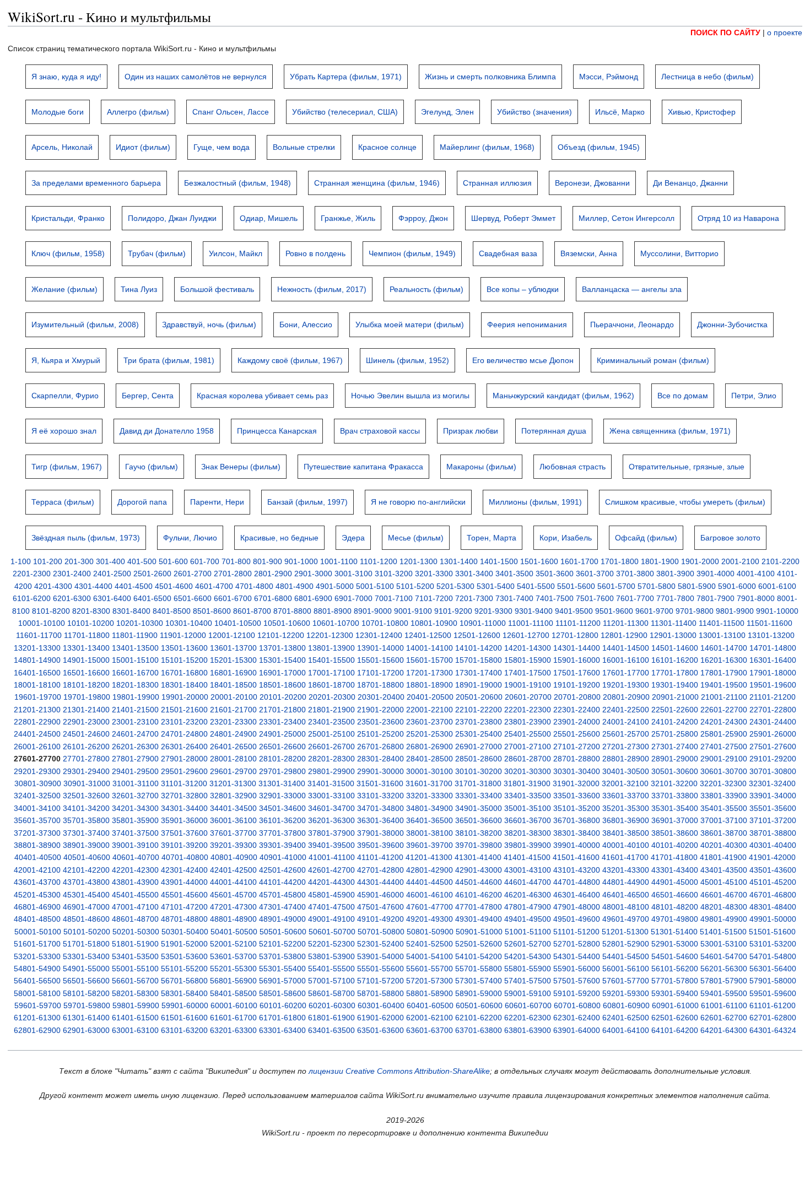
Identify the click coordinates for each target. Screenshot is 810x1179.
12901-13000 (673, 635)
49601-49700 (625, 919)
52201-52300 (331, 943)
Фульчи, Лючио (190, 537)
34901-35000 (478, 808)
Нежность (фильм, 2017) (321, 289)
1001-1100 (339, 561)
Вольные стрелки (304, 147)
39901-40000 (576, 845)
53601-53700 (233, 956)
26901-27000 (478, 746)
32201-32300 (723, 783)
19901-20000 (184, 697)
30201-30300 (527, 771)
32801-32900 (233, 795)
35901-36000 (184, 820)
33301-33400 (478, 795)
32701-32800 (184, 795)
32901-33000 (282, 795)
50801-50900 (430, 931)
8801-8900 (333, 611)
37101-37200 (772, 820)
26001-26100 (37, 746)
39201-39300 (233, 845)
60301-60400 (381, 1005)
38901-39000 (86, 845)
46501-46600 (674, 894)
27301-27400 (674, 746)
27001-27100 (527, 746)
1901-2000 (700, 561)
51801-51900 (135, 943)
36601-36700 (527, 820)
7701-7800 (675, 598)
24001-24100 (625, 721)
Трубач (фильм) (157, 253)
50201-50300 (135, 931)
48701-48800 (184, 919)
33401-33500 (527, 795)
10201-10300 (139, 623)
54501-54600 (674, 956)
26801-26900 (429, 746)
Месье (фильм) (416, 537)
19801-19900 (135, 697)
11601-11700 (39, 635)
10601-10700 (335, 623)
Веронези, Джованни (592, 183)
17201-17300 (429, 672)
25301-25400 (478, 733)
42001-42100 (37, 870)
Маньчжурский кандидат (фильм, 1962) (563, 395)
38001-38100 (429, 833)
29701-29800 (282, 771)
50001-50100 (37, 931)
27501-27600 (772, 746)
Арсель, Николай (62, 147)
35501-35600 (772, 808)
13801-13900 (331, 647)
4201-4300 (53, 586)
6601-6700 (233, 598)
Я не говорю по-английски (418, 501)
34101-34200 (86, 808)
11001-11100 (530, 623)
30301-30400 (576, 771)
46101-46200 (478, 894)
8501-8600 (212, 611)
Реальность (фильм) (426, 289)
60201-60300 (332, 1005)
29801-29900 (331, 771)
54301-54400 (576, 956)
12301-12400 (378, 635)
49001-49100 (331, 919)
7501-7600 (595, 598)
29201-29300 (37, 771)
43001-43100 (527, 870)
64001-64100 (625, 1030)
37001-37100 (723, 820)
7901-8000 (756, 598)
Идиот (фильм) (143, 147)
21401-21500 (135, 709)
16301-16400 (772, 660)
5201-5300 (455, 586)
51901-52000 (184, 943)
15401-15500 (331, 660)
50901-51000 (479, 931)
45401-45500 (135, 894)
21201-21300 (37, 709)
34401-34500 (233, 808)
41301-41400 (478, 857)
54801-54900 (37, 968)
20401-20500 (430, 697)
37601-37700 (233, 833)
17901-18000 (772, 672)
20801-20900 (626, 697)
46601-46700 (723, 894)
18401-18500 (233, 684)
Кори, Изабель (565, 537)
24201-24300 (723, 721)
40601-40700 (135, 857)
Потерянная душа (553, 430)
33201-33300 (429, 795)
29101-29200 (772, 758)
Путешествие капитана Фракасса (363, 466)
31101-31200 (184, 783)
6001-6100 (777, 586)
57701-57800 (674, 980)
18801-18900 (429, 684)
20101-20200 (283, 697)
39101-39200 (184, 845)
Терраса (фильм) (62, 501)
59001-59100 (527, 993)
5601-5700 (616, 586)
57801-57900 (723, 980)
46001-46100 (429, 894)
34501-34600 (282, 808)
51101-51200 (576, 931)
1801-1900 (660, 561)
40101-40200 (674, 845)
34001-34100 (37, 808)
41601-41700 (625, 857)
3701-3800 (635, 573)
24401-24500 (37, 733)
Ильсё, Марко (620, 111)
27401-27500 (723, 746)
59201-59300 (625, 993)
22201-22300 (527, 709)
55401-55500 (331, 968)
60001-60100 (233, 1005)
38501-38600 (674, 833)
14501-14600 (674, 647)
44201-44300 (331, 882)
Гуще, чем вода (221, 147)
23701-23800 (478, 721)
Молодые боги (57, 111)
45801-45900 (331, 894)
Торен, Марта (491, 537)
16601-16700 (135, 672)
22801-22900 (37, 721)
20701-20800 (577, 697)
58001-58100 (37, 993)
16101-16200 (674, 660)
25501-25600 (576, 733)
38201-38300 (527, 833)
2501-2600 (152, 573)
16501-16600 (86, 672)
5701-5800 (657, 586)
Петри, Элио (753, 395)
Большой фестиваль (217, 289)
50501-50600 (283, 931)
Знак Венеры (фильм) (240, 466)
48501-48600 (86, 919)
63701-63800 (478, 1030)
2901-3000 (313, 573)
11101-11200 (578, 623)
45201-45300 (37, 894)
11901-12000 (183, 635)
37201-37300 (37, 833)
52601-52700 (527, 943)
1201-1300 (418, 561)
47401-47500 (331, 906)
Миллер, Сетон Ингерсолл (626, 218)
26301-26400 (184, 746)
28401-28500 (429, 758)
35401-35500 (723, 808)
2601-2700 (193, 573)
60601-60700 (528, 1005)
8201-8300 (91, 611)
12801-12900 (624, 635)
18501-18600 (282, 684)
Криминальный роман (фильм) (653, 360)
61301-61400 (86, 1017)
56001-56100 (625, 968)
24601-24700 (135, 733)
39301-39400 (282, 845)
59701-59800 (86, 1005)
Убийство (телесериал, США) (345, 111)
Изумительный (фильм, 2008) (85, 324)
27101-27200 (576, 746)
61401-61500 (135, 1017)
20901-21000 (675, 697)
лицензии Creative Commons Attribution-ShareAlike (399, 1071)
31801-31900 (527, 783)
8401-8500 (172, 611)
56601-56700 (135, 980)
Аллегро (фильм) (138, 111)
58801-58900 (429, 993)
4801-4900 (295, 586)
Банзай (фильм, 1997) (307, 501)
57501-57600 (576, 980)
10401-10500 (237, 623)
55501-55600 (380, 968)
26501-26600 (282, 746)
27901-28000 (184, 758)
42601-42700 (331, 870)
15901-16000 (576, 660)
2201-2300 (32, 573)
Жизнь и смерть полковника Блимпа (490, 76)
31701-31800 (478, 783)
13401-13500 (135, 647)
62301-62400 (576, 1017)
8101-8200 (51, 611)
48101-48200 (674, 906)
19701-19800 (86, 697)
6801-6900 (313, 598)
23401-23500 (331, 721)
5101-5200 (415, 586)
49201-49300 (429, 919)
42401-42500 (233, 870)
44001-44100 (233, 882)
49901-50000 (772, 919)
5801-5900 (697, 586)
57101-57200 (380, 980)
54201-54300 (527, 956)
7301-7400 (514, 598)
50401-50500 (233, 931)
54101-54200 (478, 956)
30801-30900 (37, 783)
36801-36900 (625, 820)
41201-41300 (429, 857)
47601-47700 (429, 906)
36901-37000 (674, 820)
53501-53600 (184, 956)
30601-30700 (723, 771)
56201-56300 (723, 968)
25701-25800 (674, 733)
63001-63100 (135, 1030)
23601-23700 (429, 721)
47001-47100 (135, 906)
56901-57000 (282, 980)
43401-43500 (723, 870)
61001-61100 (724, 1005)
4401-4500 (134, 586)
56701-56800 (184, 980)
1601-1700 (579, 561)
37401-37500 (135, 833)
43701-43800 (86, 882)
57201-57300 (429, 980)
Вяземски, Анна (588, 253)
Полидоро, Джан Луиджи (172, 218)
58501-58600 (282, 993)
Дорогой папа (142, 501)
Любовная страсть (572, 466)
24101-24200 (674, 721)
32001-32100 (625, 783)
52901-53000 (674, 943)
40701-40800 (184, 857)
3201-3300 (434, 573)
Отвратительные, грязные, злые (686, 466)
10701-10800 (384, 623)
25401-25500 (527, 733)
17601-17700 (625, 672)
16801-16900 (233, 672)
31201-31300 (232, 783)
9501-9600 (614, 611)
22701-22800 (772, 709)
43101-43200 (576, 870)
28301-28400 (380, 758)
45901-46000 (380, 894)
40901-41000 (283, 857)
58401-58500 (233, 993)
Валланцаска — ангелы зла (632, 289)
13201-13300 (37, 647)
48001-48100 (625, 906)
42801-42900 (429, 870)
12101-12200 (280, 635)
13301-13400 (86, 647)
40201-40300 (723, 845)
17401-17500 (527, 672)
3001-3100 (353, 573)
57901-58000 (772, 980)
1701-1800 (620, 561)
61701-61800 (282, 1017)
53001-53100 (723, 943)
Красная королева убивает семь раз (262, 395)
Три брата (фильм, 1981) (168, 360)
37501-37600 (184, 833)
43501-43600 (772, 870)
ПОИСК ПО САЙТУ (725, 32)
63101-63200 (184, 1030)
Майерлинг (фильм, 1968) (487, 147)
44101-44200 (282, 882)
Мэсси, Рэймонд (608, 76)
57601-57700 (625, 980)
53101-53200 (772, 943)
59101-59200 (576, 993)
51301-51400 (674, 931)
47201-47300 (233, 906)
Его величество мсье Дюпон (523, 360)
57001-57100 (331, 980)
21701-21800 (282, 709)
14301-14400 (576, 647)
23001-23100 (135, 721)
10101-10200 (90, 623)
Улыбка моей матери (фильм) (409, 324)
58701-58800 (380, 993)
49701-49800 (674, 919)
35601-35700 (37, 820)
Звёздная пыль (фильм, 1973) (85, 537)
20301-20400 (381, 697)
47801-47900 (527, 906)
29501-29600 (184, 771)
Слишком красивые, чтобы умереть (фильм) (685, 501)
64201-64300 (723, 1030)
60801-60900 (626, 1005)
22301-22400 (576, 709)
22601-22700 (723, 709)
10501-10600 (286, 623)
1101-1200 (378, 561)
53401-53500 (135, 956)
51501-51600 (772, 931)
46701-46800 (772, 894)
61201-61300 (37, 1017)
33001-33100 (331, 795)
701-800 (236, 561)
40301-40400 (772, 845)
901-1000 (301, 561)
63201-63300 (233, 1030)
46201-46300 (527, 894)
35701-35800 (86, 820)
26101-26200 (86, 746)
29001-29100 (723, 758)
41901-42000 (772, 857)
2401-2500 (112, 573)
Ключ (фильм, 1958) (68, 253)
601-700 (204, 561)
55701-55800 (478, 968)
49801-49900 (723, 919)
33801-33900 (723, 795)
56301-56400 (772, 968)
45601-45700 (233, 894)
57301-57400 (478, 980)
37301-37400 (86, 833)
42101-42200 (86, 870)
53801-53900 (331, 956)
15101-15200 (184, 660)
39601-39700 (429, 845)
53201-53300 (37, 956)
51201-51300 (625, 931)
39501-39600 (380, 845)
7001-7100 (394, 598)
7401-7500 (555, 598)
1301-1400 (459, 561)
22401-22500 (625, 709)
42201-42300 (135, 870)
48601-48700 (135, 919)
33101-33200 (380, 795)
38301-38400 (576, 833)
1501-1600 (539, 561)
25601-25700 (625, 733)
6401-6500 (152, 598)
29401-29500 (135, 771)
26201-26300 (135, 746)
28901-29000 (674, 758)
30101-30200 (478, 771)
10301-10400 (188, 623)
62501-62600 (674, 1017)
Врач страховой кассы (380, 430)
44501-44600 (478, 882)
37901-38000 (380, 833)
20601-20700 (528, 697)
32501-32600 (86, 795)
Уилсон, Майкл (235, 253)
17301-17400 (478, 672)
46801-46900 (37, 906)
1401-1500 (499, 561)
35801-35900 (135, 820)
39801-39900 (527, 845)
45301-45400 (86, 894)
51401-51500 (723, 931)
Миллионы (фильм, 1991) (535, 501)
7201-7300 (474, 598)
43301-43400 (674, 870)
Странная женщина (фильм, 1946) (377, 183)
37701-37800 (282, 833)
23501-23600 (380, 721)
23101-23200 (184, 721)
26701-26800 (380, 746)
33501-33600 (576, 795)
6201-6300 (72, 598)
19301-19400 (674, 684)
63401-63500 (331, 1030)
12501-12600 (476, 635)
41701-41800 (674, 857)
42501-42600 (282, 870)
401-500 (141, 561)
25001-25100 (331, 733)
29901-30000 (380, 771)
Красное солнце (387, 147)
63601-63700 (429, 1030)
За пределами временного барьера (96, 183)
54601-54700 (723, 956)
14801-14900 (37, 660)
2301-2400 (72, 573)
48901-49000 (282, 919)
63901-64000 (576, 1030)
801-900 (267, 561)
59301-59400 (674, 993)
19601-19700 (37, 697)
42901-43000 (478, 870)
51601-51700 (37, 943)
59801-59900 (135, 1005)
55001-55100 (135, 968)
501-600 (173, 561)
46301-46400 (576, 894)
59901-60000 (184, 1005)
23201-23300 (233, 721)
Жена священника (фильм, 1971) (670, 430)
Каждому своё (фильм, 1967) (290, 360)
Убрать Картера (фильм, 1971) (346, 76)
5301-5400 (496, 586)
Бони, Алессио (305, 324)
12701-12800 (575, 635)
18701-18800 (380, 684)
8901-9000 (373, 611)
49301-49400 (478, 919)
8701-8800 (292, 611)
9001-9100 (413, 611)
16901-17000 (282, 672)
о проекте (784, 32)
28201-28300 (331, 758)
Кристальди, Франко (68, 218)
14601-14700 (723, 647)
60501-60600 (479, 1005)
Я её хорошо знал (63, 430)
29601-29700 (233, 771)
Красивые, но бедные (279, 537)
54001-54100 (429, 956)
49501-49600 (576, 919)
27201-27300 (625, 746)
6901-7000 (353, 598)
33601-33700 (625, 795)
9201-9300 (493, 611)
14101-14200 (478, 647)
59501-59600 (772, 993)
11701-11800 (87, 635)
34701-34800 (380, 808)
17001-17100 (331, 672)
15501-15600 (380, 660)
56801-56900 (233, 980)
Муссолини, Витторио (679, 253)
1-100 (20, 561)
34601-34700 (331, 808)
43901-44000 (184, 882)
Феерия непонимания (527, 324)
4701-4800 (254, 586)
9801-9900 (735, 611)
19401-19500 (723, 684)
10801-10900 (434, 623)
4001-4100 (756, 573)
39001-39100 (135, 845)
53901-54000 (380, 956)
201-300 (79, 561)
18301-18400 (184, 684)
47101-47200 (184, 906)
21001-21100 (724, 697)
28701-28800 (576, 758)
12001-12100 (231, 635)
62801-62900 (37, 1030)
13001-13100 (722, 635)
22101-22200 (478, 709)
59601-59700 (37, 1005)
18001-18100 (37, 684)
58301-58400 (184, 993)
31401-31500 (330, 783)
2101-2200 (781, 561)
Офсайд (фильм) (646, 537)
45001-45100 (723, 882)
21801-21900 (331, 709)
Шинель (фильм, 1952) (407, 360)
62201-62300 (527, 1017)
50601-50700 (332, 931)
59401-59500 (723, 993)
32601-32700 (135, 795)
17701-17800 (674, 672)
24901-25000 (282, 733)
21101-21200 (772, 697)
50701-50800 (381, 931)
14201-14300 (527, 647)
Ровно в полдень (315, 253)
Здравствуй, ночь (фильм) (209, 324)
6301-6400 (112, 598)
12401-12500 (427, 635)
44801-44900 (625, 882)
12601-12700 (526, 635)
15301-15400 (282, 660)
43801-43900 (135, 882)
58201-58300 (135, 993)
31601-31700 (429, 783)
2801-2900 (273, 573)
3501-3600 (555, 573)
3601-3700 (595, 573)
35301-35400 (674, 808)
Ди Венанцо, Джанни (690, 183)
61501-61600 (184, 1017)
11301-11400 (673, 623)
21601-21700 (233, 709)
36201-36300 (331, 820)
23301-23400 (282, 721)
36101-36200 (282, 820)
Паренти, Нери (217, 501)
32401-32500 (37, 795)
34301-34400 (184, 808)
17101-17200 (380, 672)
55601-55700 (429, 968)
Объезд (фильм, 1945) (599, 147)
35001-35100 (527, 808)
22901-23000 (86, 721)
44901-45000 (674, 882)
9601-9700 (654, 611)
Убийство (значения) (534, 111)
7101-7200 (434, 598)
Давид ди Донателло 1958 (167, 430)
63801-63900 (527, 1030)
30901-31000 (86, 783)
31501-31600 (380, 783)
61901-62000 (380, 1017)
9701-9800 (695, 611)
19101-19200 (576, 684)
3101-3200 (394, 573)
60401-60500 (430, 1005)
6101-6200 (32, 598)
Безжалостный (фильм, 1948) (237, 183)
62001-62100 (429, 1017)
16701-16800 (184, 672)
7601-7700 (635, 598)
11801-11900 (135, 635)
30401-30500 (625, 771)
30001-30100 (429, 771)
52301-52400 (380, 943)
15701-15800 (478, 660)
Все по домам (682, 395)
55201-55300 (233, 968)
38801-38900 (37, 845)
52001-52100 (233, 943)
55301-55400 (282, 968)
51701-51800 (86, 943)
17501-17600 (576, 672)
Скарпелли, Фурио (65, 395)
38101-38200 (478, 833)
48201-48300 (723, 906)
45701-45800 (282, 894)
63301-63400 (282, 1030)
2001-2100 (740, 561)
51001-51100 (528, 931)
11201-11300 (626, 623)
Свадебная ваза (508, 253)
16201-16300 (723, 660)
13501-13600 (184, 647)
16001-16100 (625, 660)
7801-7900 (715, 598)
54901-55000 (86, 968)
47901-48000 (576, 906)
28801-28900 (625, 758)
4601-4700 (214, 586)
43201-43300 (625, 870)
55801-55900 (527, 968)
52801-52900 (625, 943)
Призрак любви (470, 430)
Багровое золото (730, 537)
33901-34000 (772, 795)
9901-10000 (777, 611)
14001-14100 (429, 647)
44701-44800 (576, 882)
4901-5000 (335, 586)
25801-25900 (723, 733)
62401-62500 (625, 1017)
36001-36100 (233, 820)
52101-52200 (282, 943)
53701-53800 (282, 956)
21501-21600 (184, 709)
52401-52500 (429, 943)
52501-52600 (478, 943)
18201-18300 (135, 684)
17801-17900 (723, 672)
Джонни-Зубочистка (732, 324)
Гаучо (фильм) (151, 466)
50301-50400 (184, 931)
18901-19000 (478, 684)
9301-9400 (534, 611)
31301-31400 (281, 783)
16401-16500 (37, 672)
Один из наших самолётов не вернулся (196, 76)
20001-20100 (233, 697)
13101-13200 (771, 635)
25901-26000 (772, 733)
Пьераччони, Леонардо (632, 324)
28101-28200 (282, 758)
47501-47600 (380, 906)
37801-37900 (331, 833)
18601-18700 (331, 684)
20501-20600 (479, 697)
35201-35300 (625, 808)
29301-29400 (86, 771)
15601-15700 (429, 660)
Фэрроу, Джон (423, 218)
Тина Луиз (139, 289)
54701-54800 (772, 956)
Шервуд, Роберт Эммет (513, 218)
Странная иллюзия (497, 183)
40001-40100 (625, 845)
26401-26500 (233, 746)
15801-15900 (527, 660)
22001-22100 (429, 709)
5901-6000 (737, 586)
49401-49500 (527, 919)
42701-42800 (380, 870)
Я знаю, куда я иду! (66, 76)
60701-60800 (577, 1005)
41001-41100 (332, 857)
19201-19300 (625, 684)
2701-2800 (233, 573)
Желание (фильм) (64, 289)
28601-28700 (527, 758)
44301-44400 (380, 882)
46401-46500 (625, 894)
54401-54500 (625, 956)
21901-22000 (380, 709)
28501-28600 (478, 758)
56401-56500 (37, 980)
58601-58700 (331, 993)
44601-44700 (527, 882)
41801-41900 (723, 857)
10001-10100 (41, 623)
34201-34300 (135, 808)
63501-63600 (380, 1030)
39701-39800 (478, 845)
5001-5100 (375, 586)
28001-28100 (233, 758)
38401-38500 (625, 833)
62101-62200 (478, 1017)
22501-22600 (674, 709)
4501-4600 (174, 586)
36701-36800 (576, 820)
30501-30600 (674, 771)
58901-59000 (478, 993)
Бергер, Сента (148, 395)
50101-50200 (86, 931)
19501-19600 (772, 684)
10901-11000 (483, 623)
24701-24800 (184, 733)
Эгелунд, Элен (447, 111)
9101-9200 (453, 611)
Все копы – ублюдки (523, 289)
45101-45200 (772, 882)
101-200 (47, 561)
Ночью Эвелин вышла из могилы (410, 395)
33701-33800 (674, 795)
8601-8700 (252, 611)
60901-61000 (675, 1005)
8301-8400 (131, 611)
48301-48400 (772, 906)
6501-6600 (193, 598)
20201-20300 (332, 697)
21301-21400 (86, 709)
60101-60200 (283, 1005)
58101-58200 (86, 993)
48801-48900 (233, 919)
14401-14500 (625, 647)
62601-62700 (723, 1017)
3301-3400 (474, 573)
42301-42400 (184, 870)
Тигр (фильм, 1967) (66, 466)
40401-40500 (37, 857)
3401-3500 (514, 573)
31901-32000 (576, 783)
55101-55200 (184, 968)
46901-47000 (86, 906)
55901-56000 (576, 968)
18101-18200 (86, 684)
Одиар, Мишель (269, 218)
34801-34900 (429, 808)
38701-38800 (772, 833)
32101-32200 (674, 783)
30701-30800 (772, 771)
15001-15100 (135, 660)
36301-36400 (380, 820)
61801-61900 (331, 1017)
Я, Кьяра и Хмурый (65, 360)
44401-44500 (429, 882)
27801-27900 (135, 758)
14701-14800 (772, 647)
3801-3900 (675, 573)
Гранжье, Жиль (348, 218)
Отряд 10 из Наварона (738, 218)
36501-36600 (478, 820)
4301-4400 (93, 586)
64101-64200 (674, 1030)
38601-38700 (723, 833)
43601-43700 (37, 882)
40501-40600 (86, 857)
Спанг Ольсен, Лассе (230, 111)
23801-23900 (527, 721)
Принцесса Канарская (277, 430)
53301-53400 (86, 956)
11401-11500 (721, 623)
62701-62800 (772, 1017)
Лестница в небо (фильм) (707, 76)
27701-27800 (86, 758)
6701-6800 (273, 598)
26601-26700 (331, 746)
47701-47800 (478, 906)
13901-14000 (380, 647)
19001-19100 (527, 684)
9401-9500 (574, 611)
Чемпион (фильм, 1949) (412, 253)
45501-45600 (184, 894)
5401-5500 (536, 586)
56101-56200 (674, 968)
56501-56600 (86, 980)
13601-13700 (233, 647)
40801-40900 (233, 857)
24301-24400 (772, 721)
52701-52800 (576, 943)
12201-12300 (329, 635)
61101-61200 (772, 1005)
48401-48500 (37, 919)
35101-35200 (576, 808)
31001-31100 (135, 783)
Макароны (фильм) (481, 466)
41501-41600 (576, 857)
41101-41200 (380, 857)
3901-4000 (715, 573)
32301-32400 (772, 783)
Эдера (353, 537)
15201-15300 (233, 660)
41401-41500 (527, 857)
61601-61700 (233, 1017)
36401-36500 (429, 820)
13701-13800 (282, 647)
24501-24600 (86, 733)
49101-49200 (380, 919)
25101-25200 (380, 733)
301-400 (110, 561)
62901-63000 (86, 1030)
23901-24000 (576, 721)
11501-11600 (769, 623)
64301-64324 (772, 1030)
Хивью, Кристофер (702, 111)
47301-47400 (282, 906)
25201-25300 (429, 733)
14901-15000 (86, 660)
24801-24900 (233, 733)
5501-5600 (576, 586)
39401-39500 (331, 845)
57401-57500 (527, 980)
